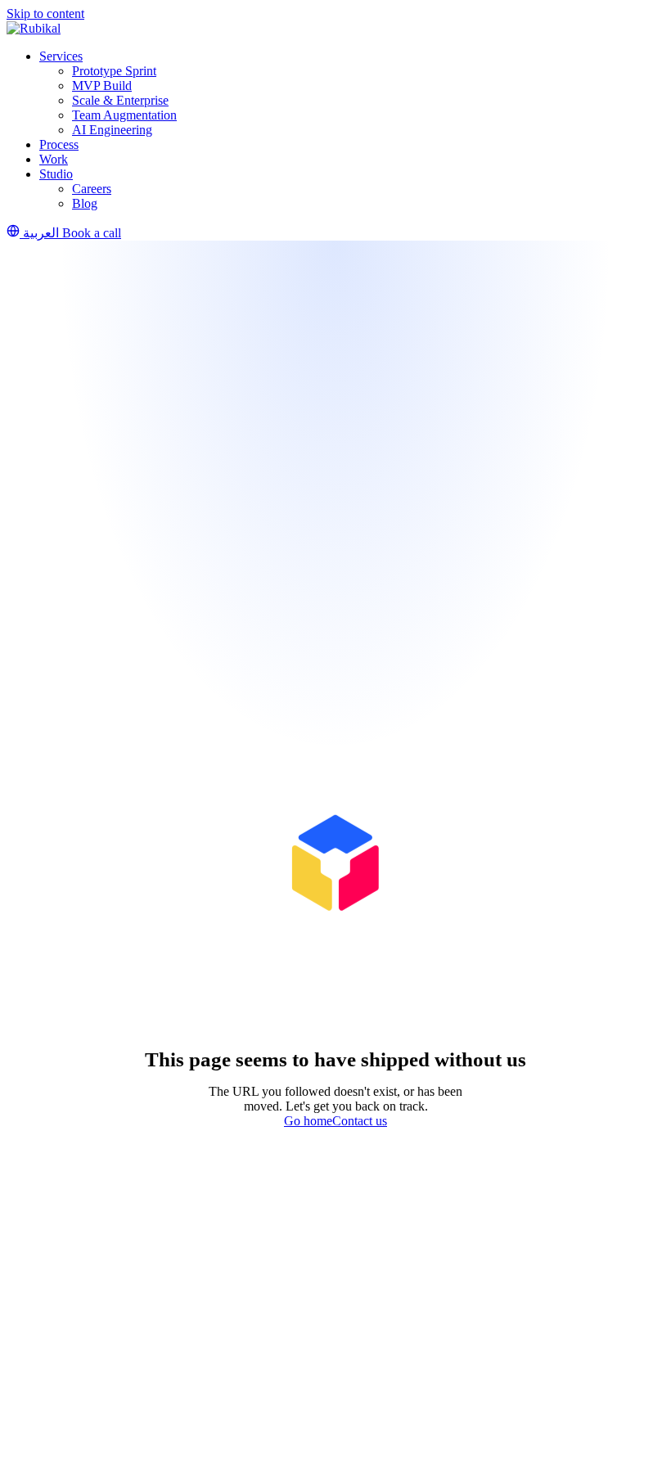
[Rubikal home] (34, 28)
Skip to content (45, 13)
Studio (56, 174)
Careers (91, 189)
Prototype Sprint (114, 71)
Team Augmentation (124, 115)
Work (53, 159)
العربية (41, 233)
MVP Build (102, 85)
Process (59, 144)
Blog (84, 203)
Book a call (91, 233)
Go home (308, 1121)
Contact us (359, 1121)
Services (61, 56)
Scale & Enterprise (120, 100)
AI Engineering (112, 130)
